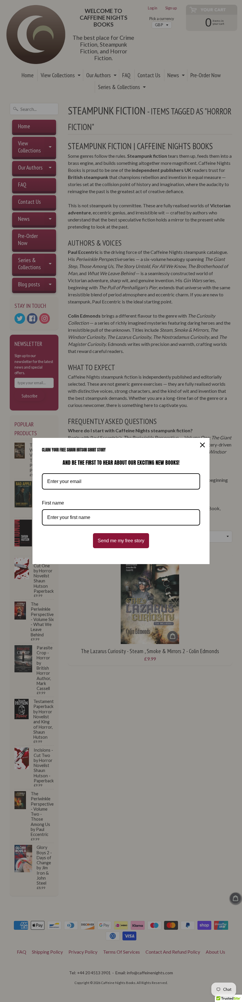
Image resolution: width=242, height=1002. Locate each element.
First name (53, 502)
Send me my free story (121, 540)
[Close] (202, 445)
